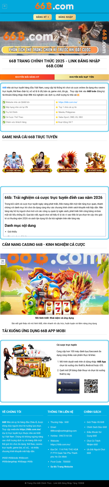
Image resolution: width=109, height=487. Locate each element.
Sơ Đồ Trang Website (62, 466)
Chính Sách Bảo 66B (97, 427)
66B (6, 458)
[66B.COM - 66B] (54, 6)
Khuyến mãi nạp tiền (82, 77)
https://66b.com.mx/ (68, 102)
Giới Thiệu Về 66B (95, 422)
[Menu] (4, 6)
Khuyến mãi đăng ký (27, 77)
